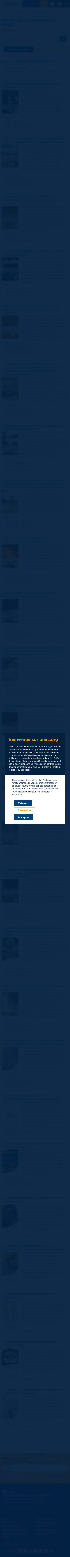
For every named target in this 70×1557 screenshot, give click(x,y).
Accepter (23, 817)
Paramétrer (24, 810)
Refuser (22, 803)
